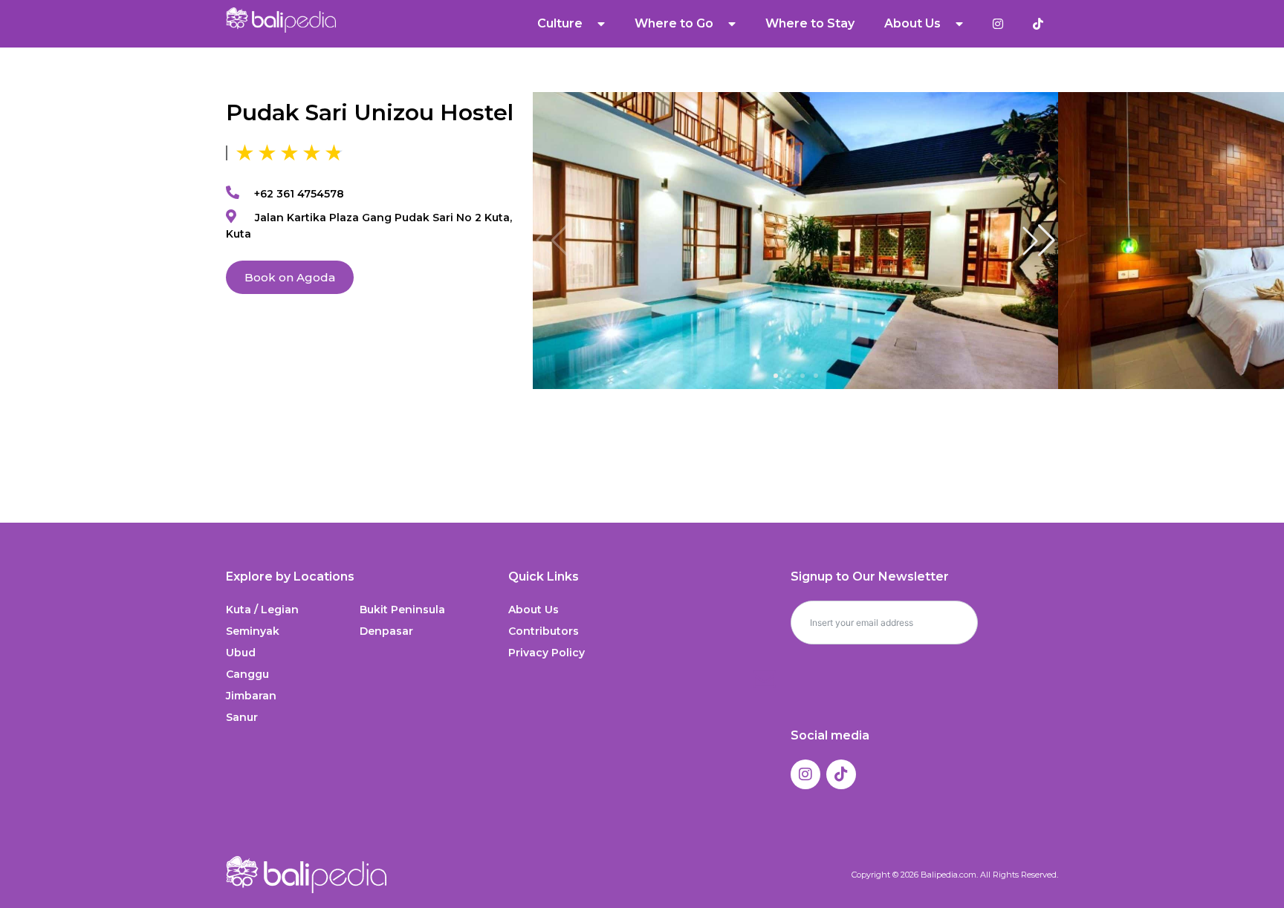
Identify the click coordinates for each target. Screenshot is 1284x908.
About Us (533, 609)
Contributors (543, 631)
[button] (1038, 240)
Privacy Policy (546, 652)
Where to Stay (810, 23)
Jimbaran (251, 695)
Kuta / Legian (262, 609)
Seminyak (252, 631)
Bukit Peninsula (402, 609)
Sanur (242, 717)
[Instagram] (805, 774)
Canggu (247, 674)
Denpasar (386, 631)
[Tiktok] (841, 774)
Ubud (241, 652)
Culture (560, 23)
